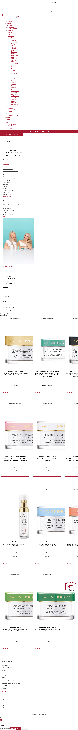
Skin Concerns (12, 82)
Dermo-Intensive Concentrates (14, 47)
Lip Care (13, 70)
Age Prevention (15, 96)
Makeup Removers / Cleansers (14, 39)
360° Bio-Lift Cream (47, 574)
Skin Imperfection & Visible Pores (15, 91)
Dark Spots (14, 94)
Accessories (8, 121)
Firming (13, 101)
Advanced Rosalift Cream (15, 403)
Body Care (8, 106)
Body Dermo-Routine (13, 32)
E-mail (3, 686)
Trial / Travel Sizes (13, 115)
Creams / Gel (14, 63)
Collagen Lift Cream (47, 403)
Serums (10, 111)
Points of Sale (8, 128)
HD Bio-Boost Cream (15, 574)
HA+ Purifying (14, 77)
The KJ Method (12, 126)
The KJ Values (12, 124)
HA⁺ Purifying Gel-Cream (47, 318)
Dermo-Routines (9, 27)
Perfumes (7, 119)
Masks (12, 57)
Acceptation (5, 688)
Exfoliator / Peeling (13, 109)
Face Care (7, 34)
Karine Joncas (8, 25)
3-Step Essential (12, 28)
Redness (13, 86)
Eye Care (13, 68)
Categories (11, 36)
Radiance (13, 87)
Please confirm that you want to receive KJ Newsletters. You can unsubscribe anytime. (19, 689)
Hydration (13, 84)
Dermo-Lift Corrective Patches (13, 60)
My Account (8, 23)
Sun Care (13, 72)
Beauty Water (14, 55)
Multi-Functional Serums (14, 52)
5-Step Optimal (12, 30)
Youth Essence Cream (15, 318)
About (6, 122)
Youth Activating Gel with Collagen (47, 489)
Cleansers (10, 108)
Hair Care (7, 117)
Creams (10, 113)
